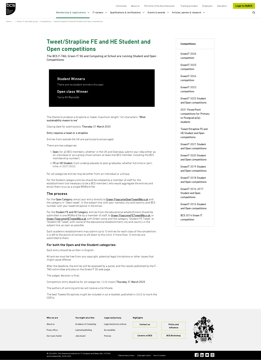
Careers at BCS (144, 336)
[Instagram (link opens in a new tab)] (212, 355)
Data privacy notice (126, 356)
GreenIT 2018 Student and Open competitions (193, 180)
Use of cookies (159, 356)
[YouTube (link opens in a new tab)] (207, 355)
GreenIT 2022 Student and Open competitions (193, 100)
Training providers (189, 6)
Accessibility (109, 330)
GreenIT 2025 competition (188, 67)
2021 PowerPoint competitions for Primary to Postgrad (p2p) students (195, 116)
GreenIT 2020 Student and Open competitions (193, 157)
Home (8, 22)
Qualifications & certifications (125, 12)
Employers (207, 6)
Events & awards (156, 12)
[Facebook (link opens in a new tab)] (196, 355)
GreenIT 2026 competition (188, 56)
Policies (107, 336)
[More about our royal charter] (203, 329)
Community (121, 6)
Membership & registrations (71, 12)
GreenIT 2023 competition (188, 89)
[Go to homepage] (11, 9)
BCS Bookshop (173, 336)
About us (135, 6)
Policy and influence (174, 326)
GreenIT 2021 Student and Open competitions (193, 146)
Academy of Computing (85, 324)
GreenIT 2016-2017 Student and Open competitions (191, 193)
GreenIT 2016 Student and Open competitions (193, 206)
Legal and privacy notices (115, 324)
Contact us (145, 324)
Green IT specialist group (27, 22)
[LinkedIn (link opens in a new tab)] (202, 355)
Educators (222, 6)
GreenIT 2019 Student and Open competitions (193, 169)
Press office (52, 330)
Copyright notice (144, 356)
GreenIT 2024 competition (188, 78)
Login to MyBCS (243, 6)
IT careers (98, 12)
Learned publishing (83, 330)
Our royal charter (54, 336)
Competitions (45, 22)
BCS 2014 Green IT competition (191, 217)
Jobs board (80, 336)
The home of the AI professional (159, 6)
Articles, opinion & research (186, 12)
